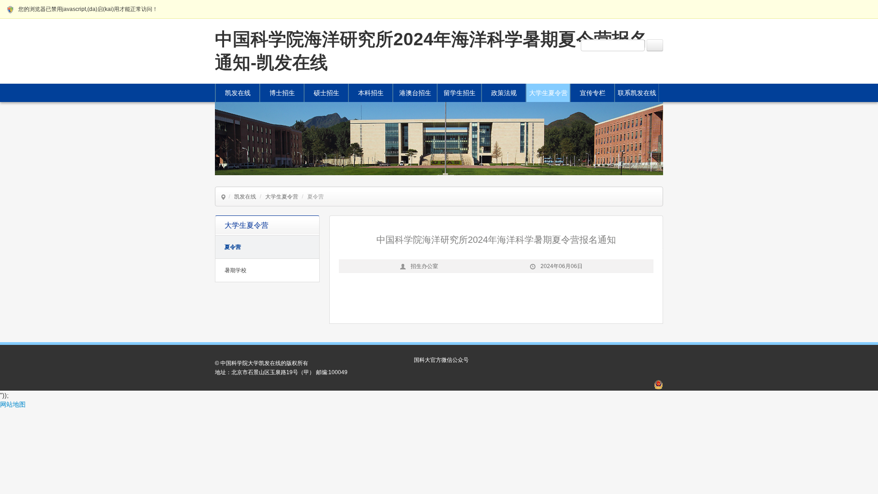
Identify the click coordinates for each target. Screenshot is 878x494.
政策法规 (504, 93)
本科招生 (371, 93)
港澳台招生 (415, 93)
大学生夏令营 (548, 93)
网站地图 (13, 404)
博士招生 (282, 93)
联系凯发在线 (637, 93)
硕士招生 (326, 93)
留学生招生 (460, 93)
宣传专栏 (592, 93)
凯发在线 (238, 93)
